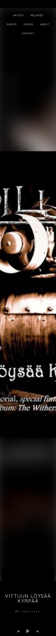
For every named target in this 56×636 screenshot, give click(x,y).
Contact (28, 33)
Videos (28, 24)
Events (12, 24)
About (44, 24)
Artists (18, 15)
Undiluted (31, 611)
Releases (37, 15)
